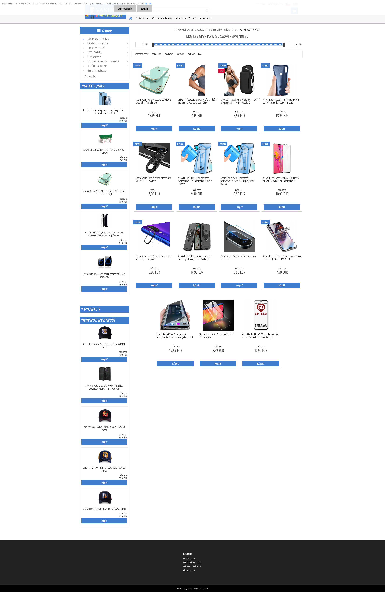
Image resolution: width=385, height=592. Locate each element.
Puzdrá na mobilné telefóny (218, 29)
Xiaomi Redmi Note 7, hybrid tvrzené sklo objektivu (238, 258)
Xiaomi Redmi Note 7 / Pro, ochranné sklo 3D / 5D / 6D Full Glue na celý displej (260, 336)
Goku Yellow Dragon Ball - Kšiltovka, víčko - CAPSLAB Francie (104, 469)
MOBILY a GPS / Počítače (193, 29)
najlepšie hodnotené (196, 54)
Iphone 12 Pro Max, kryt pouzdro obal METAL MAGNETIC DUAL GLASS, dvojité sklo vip (104, 234)
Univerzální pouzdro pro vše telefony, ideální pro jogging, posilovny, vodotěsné (197, 101)
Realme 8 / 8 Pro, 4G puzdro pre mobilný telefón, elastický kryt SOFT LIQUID (104, 112)
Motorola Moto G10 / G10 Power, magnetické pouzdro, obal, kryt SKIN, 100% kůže (104, 387)
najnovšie (180, 54)
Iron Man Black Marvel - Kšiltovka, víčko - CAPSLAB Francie (104, 428)
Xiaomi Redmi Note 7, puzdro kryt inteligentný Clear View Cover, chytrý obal (175, 336)
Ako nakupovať (204, 18)
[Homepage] (129, 17)
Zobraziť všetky (91, 76)
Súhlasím (144, 8)
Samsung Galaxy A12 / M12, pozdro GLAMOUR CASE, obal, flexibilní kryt (104, 193)
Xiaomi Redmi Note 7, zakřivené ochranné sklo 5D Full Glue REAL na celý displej (281, 179)
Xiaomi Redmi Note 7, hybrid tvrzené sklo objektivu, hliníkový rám (153, 179)
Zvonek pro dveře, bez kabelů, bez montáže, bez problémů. (104, 275)
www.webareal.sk (201, 588)
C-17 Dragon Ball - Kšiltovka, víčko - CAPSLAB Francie (104, 508)
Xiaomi (235, 29)
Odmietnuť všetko (125, 8)
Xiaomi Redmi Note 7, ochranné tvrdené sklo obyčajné (216, 336)
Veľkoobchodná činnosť (185, 18)
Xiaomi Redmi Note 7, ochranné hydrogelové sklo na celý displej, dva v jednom (237, 180)
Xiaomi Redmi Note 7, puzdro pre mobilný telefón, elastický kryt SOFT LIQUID (281, 101)
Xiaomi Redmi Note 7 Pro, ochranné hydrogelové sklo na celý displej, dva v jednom (195, 180)
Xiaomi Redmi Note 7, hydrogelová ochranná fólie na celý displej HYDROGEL (282, 258)
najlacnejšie (156, 54)
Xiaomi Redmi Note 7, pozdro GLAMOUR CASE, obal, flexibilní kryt (153, 101)
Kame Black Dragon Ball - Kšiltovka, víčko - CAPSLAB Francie (104, 346)
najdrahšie (169, 54)
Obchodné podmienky (162, 18)
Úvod (177, 29)
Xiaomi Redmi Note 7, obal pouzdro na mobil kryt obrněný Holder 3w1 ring (195, 258)
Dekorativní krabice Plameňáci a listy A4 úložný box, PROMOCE (104, 151)
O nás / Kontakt (142, 18)
